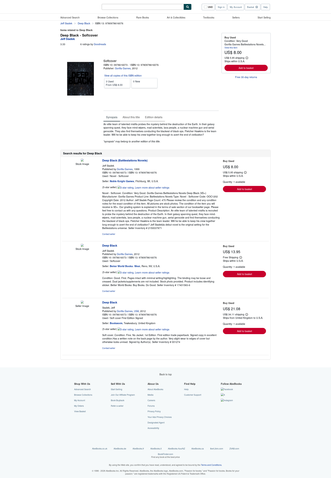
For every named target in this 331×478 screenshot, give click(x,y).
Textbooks (208, 17)
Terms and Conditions (211, 464)
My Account (236, 7)
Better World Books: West (125, 266)
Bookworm (116, 323)
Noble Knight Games (122, 181)
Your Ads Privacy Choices (160, 416)
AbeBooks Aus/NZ (176, 448)
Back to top (165, 374)
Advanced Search (70, 17)
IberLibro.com (216, 448)
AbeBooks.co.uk (99, 448)
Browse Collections (108, 17)
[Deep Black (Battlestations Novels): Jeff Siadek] (82, 160)
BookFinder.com (165, 455)
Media (150, 394)
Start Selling (264, 17)
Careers (151, 400)
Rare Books (142, 17)
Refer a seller (117, 405)
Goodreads (100, 44)
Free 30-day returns (246, 77)
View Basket (80, 411)
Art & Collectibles (176, 17)
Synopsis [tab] (111, 117)
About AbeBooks (155, 389)
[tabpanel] (161, 132)
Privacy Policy (154, 411)
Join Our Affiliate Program (123, 394)
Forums (151, 405)
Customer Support (192, 394)
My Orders (79, 405)
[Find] (187, 7)
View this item (230, 47)
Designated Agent (156, 422)
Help (265, 7)
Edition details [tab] (153, 117)
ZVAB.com (234, 448)
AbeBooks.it (156, 448)
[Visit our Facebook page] (227, 389)
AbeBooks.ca (197, 448)
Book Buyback (117, 400)
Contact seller (108, 233)
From (114, 83)
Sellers (236, 17)
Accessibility (153, 427)
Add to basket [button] (246, 68)
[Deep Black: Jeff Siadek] (82, 245)
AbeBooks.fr (138, 448)
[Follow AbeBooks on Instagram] (227, 400)
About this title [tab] (131, 117)
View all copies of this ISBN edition (123, 75)
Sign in (221, 7)
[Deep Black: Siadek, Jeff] (82, 302)
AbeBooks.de (120, 448)
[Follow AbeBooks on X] (223, 394)
